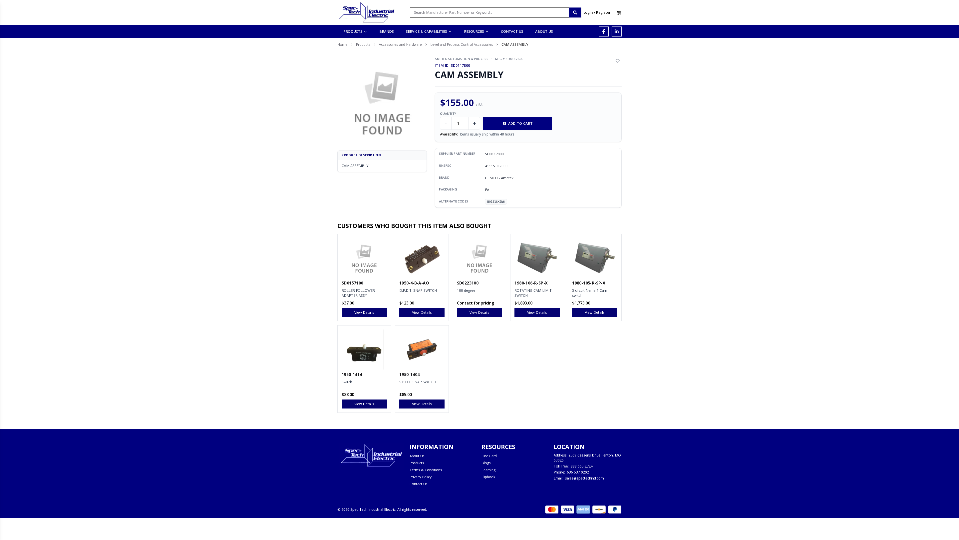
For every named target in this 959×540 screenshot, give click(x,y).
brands (386, 31)
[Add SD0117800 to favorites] (618, 61)
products (352, 31)
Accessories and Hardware (400, 44)
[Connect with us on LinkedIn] (617, 31)
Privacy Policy (421, 476)
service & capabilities (426, 31)
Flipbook (488, 476)
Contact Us (419, 484)
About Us (417, 456)
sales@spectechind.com (584, 478)
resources (474, 31)
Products (363, 44)
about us (544, 31)
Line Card (489, 456)
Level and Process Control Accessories (461, 44)
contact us (512, 31)
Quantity (448, 114)
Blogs (486, 462)
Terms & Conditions (426, 470)
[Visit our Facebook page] (604, 31)
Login (588, 12)
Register (603, 12)
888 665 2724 (582, 466)
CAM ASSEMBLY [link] (514, 44)
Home (342, 44)
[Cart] (619, 12)
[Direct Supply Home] (366, 12)
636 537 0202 (578, 472)
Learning (488, 470)
